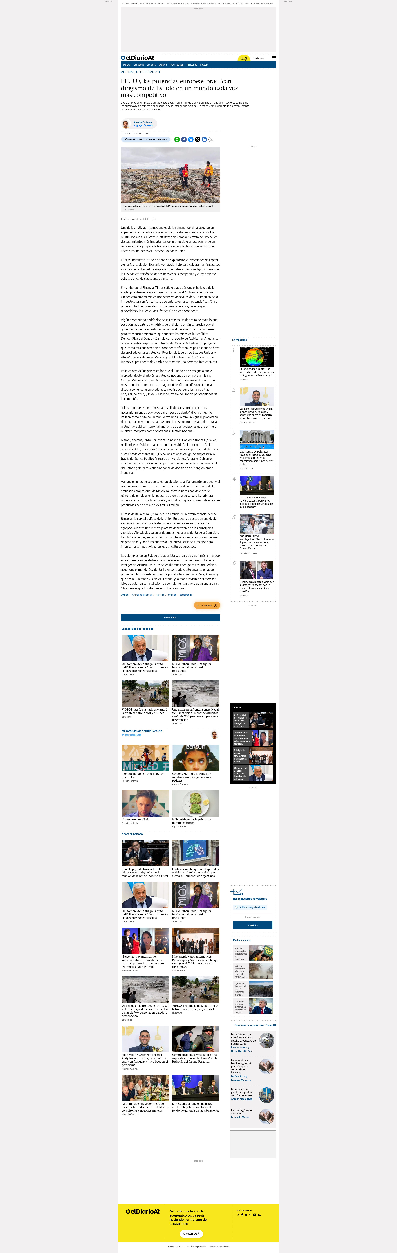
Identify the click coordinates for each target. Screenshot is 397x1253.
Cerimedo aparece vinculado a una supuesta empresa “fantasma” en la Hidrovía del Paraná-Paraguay (194, 1058)
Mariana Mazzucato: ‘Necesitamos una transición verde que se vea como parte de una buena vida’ (241, 954)
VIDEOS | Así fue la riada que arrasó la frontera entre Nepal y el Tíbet (144, 711)
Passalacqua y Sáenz (214, 3)
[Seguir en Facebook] (242, 1214)
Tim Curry (269, 3)
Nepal (247, 3)
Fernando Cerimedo (158, 3)
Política (127, 64)
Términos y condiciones (219, 1247)
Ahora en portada (132, 833)
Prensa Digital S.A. (176, 1247)
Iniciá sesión (259, 58)
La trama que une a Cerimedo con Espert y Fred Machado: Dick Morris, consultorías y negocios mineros (145, 1107)
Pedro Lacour (128, 674)
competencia (186, 594)
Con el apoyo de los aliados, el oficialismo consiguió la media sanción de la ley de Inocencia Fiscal (145, 872)
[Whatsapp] (177, 139)
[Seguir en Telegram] (246, 1214)
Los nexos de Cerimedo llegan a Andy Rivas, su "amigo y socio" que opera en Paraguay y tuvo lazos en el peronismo (256, 413)
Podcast (204, 64)
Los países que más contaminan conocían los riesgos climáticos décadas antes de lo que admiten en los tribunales (240, 1007)
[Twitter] (197, 139)
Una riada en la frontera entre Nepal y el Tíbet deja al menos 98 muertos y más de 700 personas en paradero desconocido (195, 715)
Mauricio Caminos (130, 970)
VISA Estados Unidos (230, 3)
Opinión (163, 64)
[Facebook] (184, 139)
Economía (139, 64)
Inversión (171, 594)
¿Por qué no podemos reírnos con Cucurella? (143, 775)
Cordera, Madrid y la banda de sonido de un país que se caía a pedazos (192, 777)
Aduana (169, 3)
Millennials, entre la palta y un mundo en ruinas (191, 821)
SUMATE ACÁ (191, 1233)
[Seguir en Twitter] (238, 1214)
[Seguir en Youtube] (255, 1214)
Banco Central (145, 3)
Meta (263, 3)
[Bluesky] (191, 139)
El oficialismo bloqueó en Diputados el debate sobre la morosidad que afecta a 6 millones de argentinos (195, 872)
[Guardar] (211, 139)
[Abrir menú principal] (274, 57)
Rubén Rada (255, 3)
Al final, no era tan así (142, 594)
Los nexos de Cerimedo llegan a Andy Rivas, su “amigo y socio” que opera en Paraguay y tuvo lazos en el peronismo (145, 1060)
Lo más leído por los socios (137, 628)
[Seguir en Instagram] (250, 1214)
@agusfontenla (132, 734)
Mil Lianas (192, 64)
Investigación (177, 64)
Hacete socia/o (244, 59)
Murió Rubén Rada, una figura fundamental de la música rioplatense (191, 667)
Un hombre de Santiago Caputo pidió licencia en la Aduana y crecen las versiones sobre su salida (145, 667)
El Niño (241, 3)
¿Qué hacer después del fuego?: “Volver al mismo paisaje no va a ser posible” (241, 989)
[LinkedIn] (204, 139)
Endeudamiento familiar (181, 3)
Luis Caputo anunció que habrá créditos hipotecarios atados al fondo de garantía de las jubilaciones (195, 1107)
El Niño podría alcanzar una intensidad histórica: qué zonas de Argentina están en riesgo (257, 372)
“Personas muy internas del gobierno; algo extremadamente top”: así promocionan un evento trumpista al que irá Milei (143, 962)
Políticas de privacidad (196, 1247)
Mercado (160, 594)
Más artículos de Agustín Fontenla (142, 730)
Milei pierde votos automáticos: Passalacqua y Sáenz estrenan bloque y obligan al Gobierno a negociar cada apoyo (195, 962)
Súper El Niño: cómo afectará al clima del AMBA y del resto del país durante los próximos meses (241, 971)
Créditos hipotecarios (198, 3)
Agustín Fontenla (142, 122)
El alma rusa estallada (135, 819)
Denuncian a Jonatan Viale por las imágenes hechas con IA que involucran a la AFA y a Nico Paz (257, 586)
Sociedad (151, 64)
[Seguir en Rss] (259, 1214)
